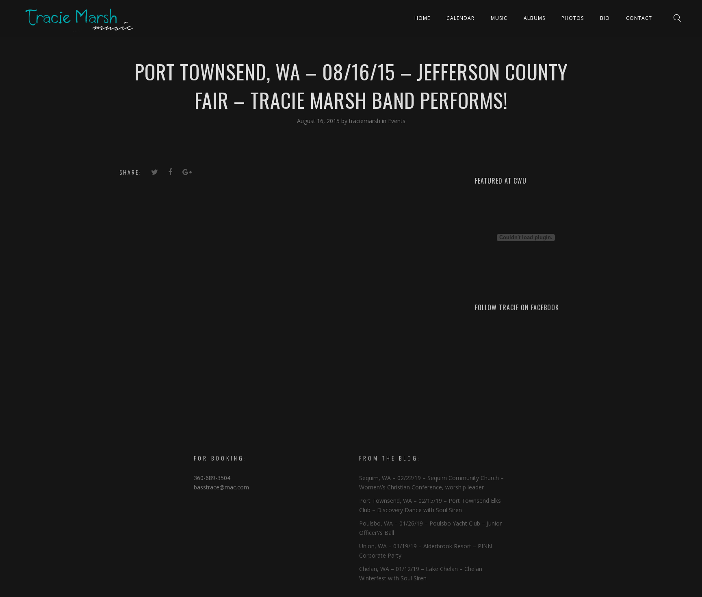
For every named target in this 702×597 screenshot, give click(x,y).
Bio (605, 18)
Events (396, 121)
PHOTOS (572, 18)
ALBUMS (534, 18)
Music (499, 18)
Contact (639, 18)
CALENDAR (460, 18)
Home (422, 18)
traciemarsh (365, 121)
